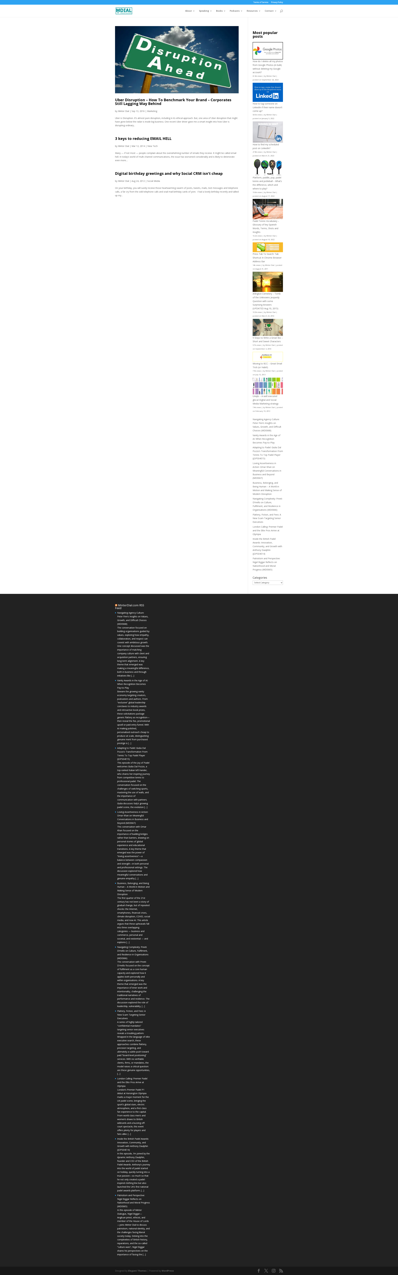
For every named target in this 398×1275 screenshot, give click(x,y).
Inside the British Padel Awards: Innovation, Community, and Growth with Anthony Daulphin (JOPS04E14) (267, 546)
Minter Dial (123, 111)
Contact (269, 11)
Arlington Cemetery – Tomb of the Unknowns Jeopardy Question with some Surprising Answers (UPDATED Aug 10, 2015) (267, 301)
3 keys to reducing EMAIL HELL (143, 138)
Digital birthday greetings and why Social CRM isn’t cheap (169, 173)
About (188, 11)
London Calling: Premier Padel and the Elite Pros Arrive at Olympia (268, 530)
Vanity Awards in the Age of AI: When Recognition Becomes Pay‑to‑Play (266, 439)
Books (219, 11)
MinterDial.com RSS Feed (129, 606)
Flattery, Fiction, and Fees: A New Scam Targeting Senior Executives (267, 518)
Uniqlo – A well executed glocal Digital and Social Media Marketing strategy (265, 400)
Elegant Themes (137, 1270)
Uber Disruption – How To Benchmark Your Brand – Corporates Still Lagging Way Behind (173, 101)
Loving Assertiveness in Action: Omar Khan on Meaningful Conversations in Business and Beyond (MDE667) (267, 470)
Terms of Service (260, 2)
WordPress (168, 1270)
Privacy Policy (277, 2)
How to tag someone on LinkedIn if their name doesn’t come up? (267, 107)
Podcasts (235, 11)
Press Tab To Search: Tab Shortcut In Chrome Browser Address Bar (267, 257)
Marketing (152, 111)
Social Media (153, 180)
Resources (252, 11)
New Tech (152, 146)
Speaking (204, 11)
